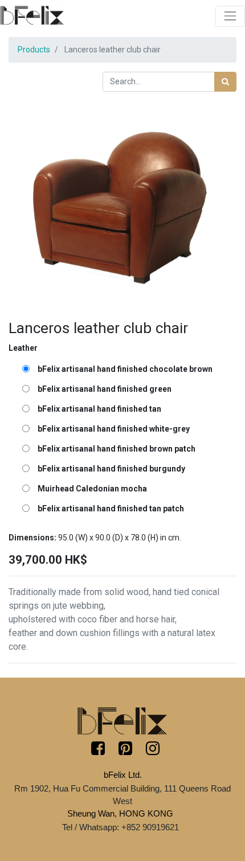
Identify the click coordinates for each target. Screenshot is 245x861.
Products (34, 49)
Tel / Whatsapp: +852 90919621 (120, 827)
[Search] (225, 82)
